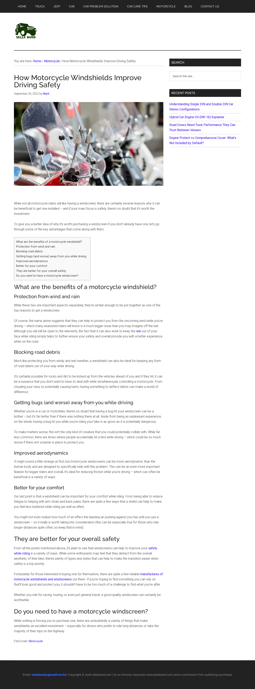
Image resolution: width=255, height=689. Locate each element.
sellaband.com (101, 674)
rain (138, 331)
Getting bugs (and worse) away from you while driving (51, 256)
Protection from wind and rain (35, 246)
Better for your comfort (31, 266)
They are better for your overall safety (41, 271)
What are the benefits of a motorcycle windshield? (49, 242)
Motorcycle (36, 641)
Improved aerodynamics (32, 261)
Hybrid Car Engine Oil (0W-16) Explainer (196, 117)
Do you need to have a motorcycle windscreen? (47, 275)
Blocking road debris (29, 251)
